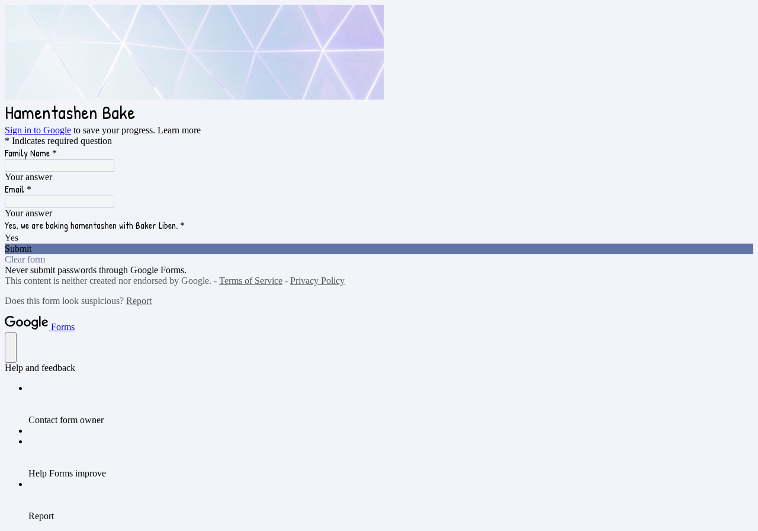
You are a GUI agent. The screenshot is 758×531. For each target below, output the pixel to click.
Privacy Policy (317, 281)
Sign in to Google (38, 130)
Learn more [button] (179, 130)
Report (139, 301)
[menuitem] (390, 404)
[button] (379, 249)
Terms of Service (250, 281)
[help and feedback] (11, 347)
